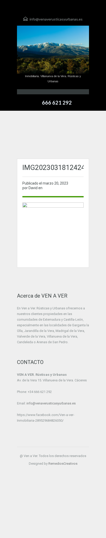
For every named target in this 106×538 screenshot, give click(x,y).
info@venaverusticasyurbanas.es (56, 19)
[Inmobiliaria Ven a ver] (53, 50)
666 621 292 (57, 102)
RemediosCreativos (62, 463)
